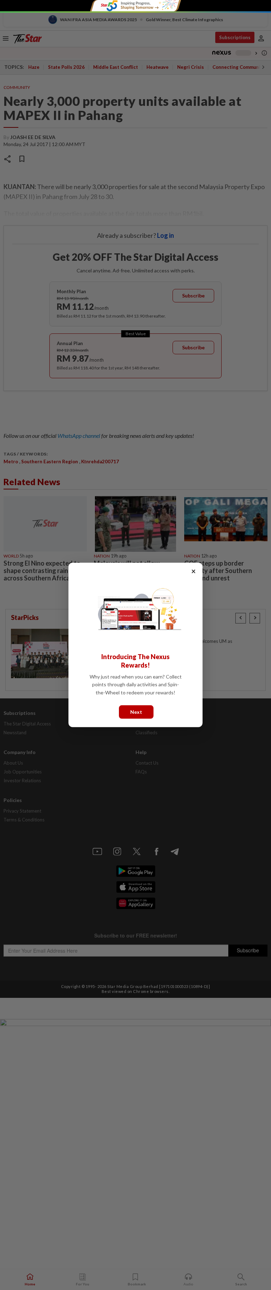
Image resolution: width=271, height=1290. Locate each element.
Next (136, 712)
